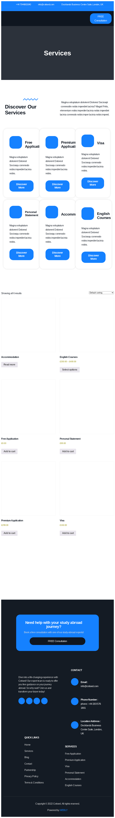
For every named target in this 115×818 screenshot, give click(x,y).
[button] (86, 18)
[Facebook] (53, 9)
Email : (84, 682)
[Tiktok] (62, 9)
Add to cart (9, 451)
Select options (69, 369)
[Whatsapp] (44, 701)
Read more (9, 364)
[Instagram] (57, 9)
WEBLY (63, 810)
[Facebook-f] (21, 701)
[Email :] (74, 682)
